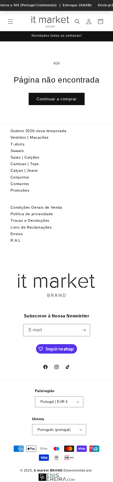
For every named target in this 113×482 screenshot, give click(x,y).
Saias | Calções (25, 157)
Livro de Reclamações (31, 227)
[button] (10, 21)
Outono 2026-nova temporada (38, 131)
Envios (17, 234)
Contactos (20, 184)
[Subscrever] (84, 330)
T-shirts (17, 144)
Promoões (20, 190)
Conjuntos (20, 177)
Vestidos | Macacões (30, 137)
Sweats (17, 151)
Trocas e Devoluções (30, 220)
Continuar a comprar (57, 99)
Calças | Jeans (24, 170)
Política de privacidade (32, 214)
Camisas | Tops (25, 164)
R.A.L (16, 240)
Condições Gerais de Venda (36, 207)
